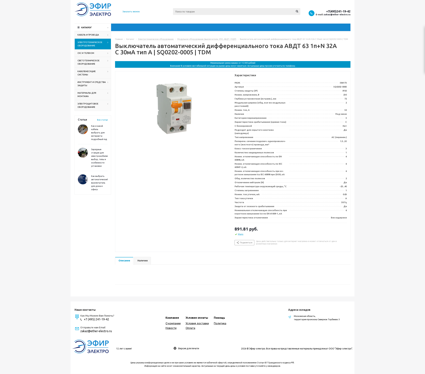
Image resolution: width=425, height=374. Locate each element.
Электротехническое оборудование (90, 44)
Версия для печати (188, 348)
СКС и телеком (86, 53)
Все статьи (102, 120)
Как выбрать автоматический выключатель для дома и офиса (99, 182)
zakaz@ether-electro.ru (337, 14)
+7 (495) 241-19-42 (96, 319)
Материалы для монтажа (87, 94)
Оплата (190, 328)
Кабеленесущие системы (87, 73)
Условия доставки (197, 323)
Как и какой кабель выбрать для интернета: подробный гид (99, 132)
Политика (220, 323)
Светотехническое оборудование (88, 62)
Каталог (86, 27)
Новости (171, 328)
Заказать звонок (131, 11)
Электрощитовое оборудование (88, 105)
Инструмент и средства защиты (92, 84)
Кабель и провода (88, 35)
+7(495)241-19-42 (338, 11)
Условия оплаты (197, 317)
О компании (173, 323)
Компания (172, 317)
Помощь (219, 317)
